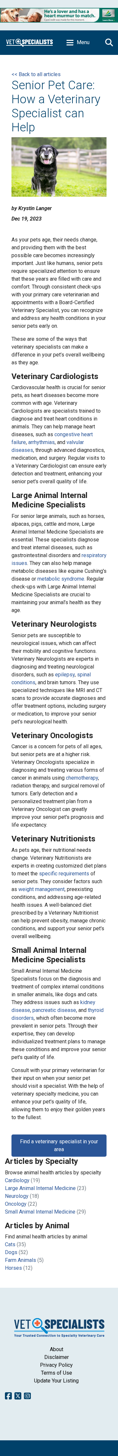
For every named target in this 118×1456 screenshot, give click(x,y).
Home (29, 42)
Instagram (27, 1396)
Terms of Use (56, 1373)
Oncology (16, 1204)
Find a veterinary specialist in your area (59, 1145)
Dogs (11, 1252)
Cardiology (17, 1180)
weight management (41, 889)
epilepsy (65, 674)
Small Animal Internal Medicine (40, 1212)
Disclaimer (56, 1357)
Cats (10, 1244)
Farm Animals (20, 1260)
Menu (83, 42)
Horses (13, 1268)
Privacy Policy (56, 1365)
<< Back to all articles (36, 74)
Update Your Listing (56, 1381)
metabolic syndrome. (61, 579)
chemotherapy (82, 778)
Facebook (8, 1396)
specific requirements (64, 873)
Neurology (17, 1196)
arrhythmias (41, 442)
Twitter (17, 1396)
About (56, 1349)
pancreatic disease (54, 1010)
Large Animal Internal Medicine (40, 1188)
